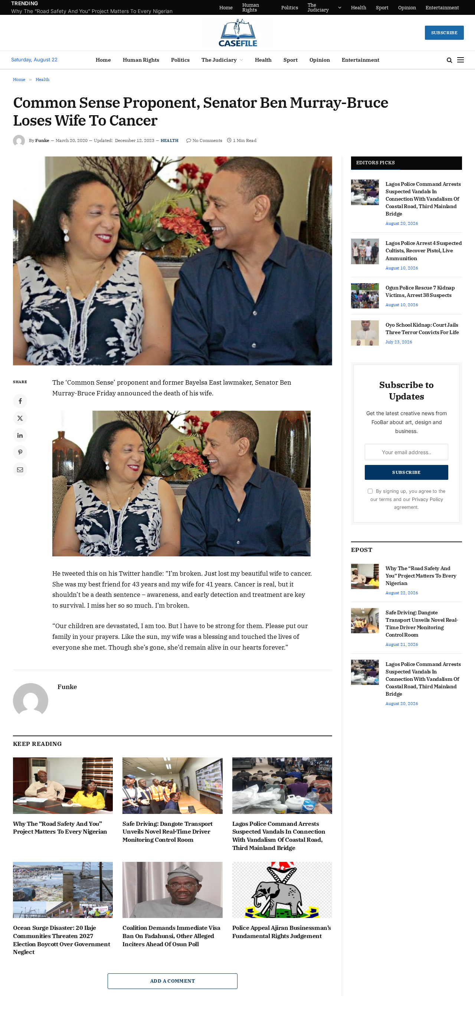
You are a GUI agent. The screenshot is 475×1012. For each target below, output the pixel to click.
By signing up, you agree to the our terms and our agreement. (407, 499)
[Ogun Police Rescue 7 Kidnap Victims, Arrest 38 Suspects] (365, 295)
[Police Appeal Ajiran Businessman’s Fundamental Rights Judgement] (282, 890)
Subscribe (444, 32)
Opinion (408, 7)
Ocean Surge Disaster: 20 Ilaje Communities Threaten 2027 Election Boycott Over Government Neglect (61, 940)
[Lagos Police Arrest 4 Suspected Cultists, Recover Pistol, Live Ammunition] (365, 251)
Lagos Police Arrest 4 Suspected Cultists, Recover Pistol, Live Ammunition (424, 250)
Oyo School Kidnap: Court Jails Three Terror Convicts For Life (422, 328)
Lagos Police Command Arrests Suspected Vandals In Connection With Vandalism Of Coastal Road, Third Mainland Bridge (278, 835)
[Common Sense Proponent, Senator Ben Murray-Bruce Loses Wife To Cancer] (172, 260)
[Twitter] (20, 418)
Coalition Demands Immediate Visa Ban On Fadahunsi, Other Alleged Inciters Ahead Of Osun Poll (171, 936)
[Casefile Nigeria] (237, 33)
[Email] (20, 469)
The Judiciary (325, 7)
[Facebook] (20, 401)
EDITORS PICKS (375, 162)
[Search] (449, 60)
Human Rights (270, 7)
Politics (296, 7)
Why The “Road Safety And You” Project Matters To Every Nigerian (60, 827)
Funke (42, 140)
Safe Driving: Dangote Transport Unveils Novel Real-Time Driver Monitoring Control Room (104, 11)
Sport (383, 7)
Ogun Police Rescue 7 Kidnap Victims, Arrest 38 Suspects (420, 291)
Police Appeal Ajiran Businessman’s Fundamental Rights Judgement (281, 932)
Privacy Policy (427, 499)
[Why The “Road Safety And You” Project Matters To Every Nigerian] (63, 785)
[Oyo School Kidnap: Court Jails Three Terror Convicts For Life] (365, 333)
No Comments (207, 140)
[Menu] (460, 60)
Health (359, 7)
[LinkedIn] (20, 435)
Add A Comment (172, 981)
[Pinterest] (20, 452)
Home (245, 7)
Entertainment (443, 7)
